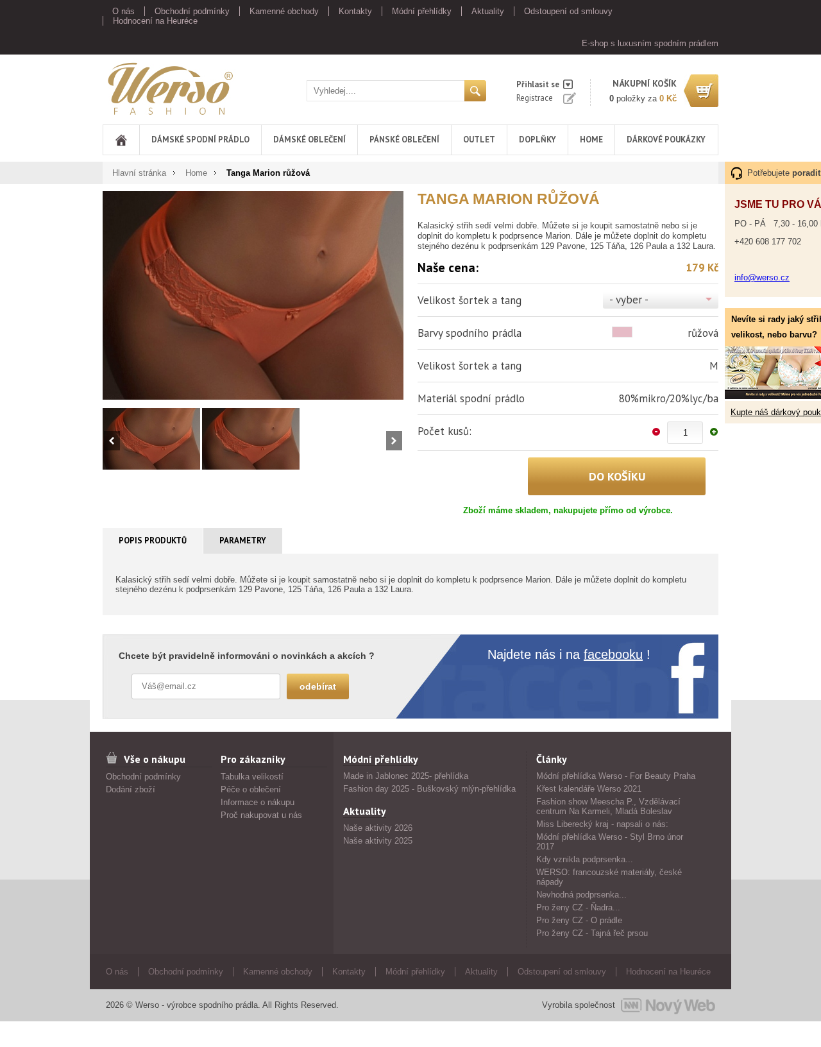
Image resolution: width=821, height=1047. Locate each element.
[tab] (153, 541)
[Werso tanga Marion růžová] (253, 295)
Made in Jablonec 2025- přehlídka (405, 776)
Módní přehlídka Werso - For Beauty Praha (615, 776)
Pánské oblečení (404, 139)
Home (591, 139)
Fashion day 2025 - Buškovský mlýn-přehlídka (429, 789)
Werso (114, 86)
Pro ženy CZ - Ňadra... (578, 907)
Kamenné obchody (284, 11)
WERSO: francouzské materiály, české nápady (609, 877)
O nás (123, 11)
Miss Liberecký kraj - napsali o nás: (602, 824)
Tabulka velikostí (252, 776)
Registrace (534, 97)
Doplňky (537, 139)
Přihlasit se (537, 84)
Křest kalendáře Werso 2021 (588, 789)
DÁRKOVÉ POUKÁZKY (666, 139)
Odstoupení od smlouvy (568, 11)
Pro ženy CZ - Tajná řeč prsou (592, 933)
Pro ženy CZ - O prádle (579, 920)
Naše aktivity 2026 (377, 828)
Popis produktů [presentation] (153, 540)
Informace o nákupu (257, 802)
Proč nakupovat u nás (261, 815)
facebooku (613, 654)
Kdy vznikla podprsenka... (584, 859)
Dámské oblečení (309, 139)
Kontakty (355, 11)
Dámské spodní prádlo (200, 139)
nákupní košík (645, 83)
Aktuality (487, 11)
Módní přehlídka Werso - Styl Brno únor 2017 (609, 841)
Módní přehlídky (422, 11)
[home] (121, 140)
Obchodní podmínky (192, 11)
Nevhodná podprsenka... (581, 894)
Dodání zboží (130, 789)
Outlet (479, 139)
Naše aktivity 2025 (377, 841)
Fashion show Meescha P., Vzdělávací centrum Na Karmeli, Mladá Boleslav (608, 806)
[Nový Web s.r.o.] (668, 1005)
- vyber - (628, 300)
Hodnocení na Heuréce (155, 21)
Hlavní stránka (139, 173)
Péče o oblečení (251, 789)
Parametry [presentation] (242, 540)
